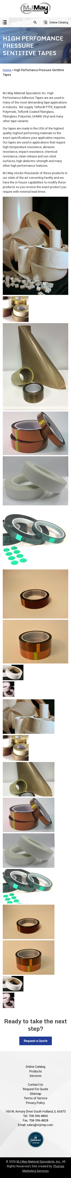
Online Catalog (58, 22)
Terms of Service (35, 1098)
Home (7, 70)
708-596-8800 (38, 1116)
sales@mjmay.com (40, 1125)
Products (35, 1071)
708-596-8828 (38, 1120)
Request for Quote (35, 1089)
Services (35, 1076)
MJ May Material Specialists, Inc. (39, 1161)
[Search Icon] (35, 22)
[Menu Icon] (5, 22)
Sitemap (35, 1093)
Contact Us (35, 1084)
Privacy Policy (35, 1103)
